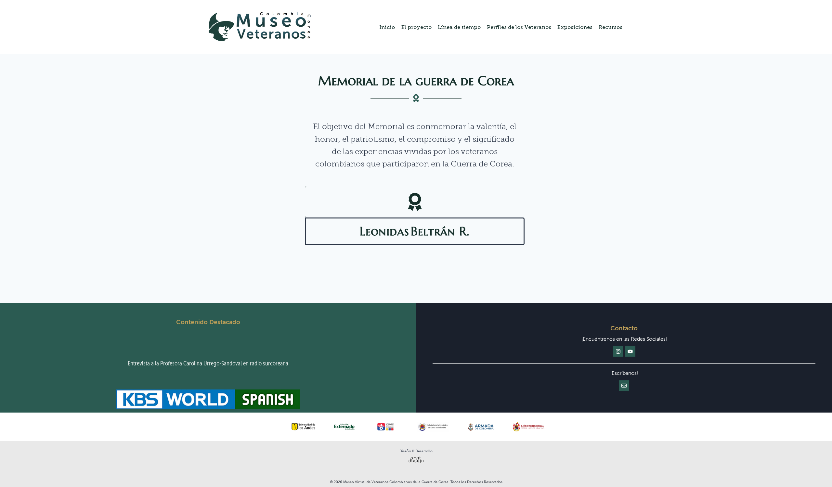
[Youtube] (630, 351)
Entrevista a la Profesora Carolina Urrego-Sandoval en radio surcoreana (208, 363)
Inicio (387, 27)
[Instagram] (618, 351)
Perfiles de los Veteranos (519, 27)
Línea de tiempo (459, 27)
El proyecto (416, 27)
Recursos (610, 27)
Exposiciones (574, 27)
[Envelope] (624, 385)
